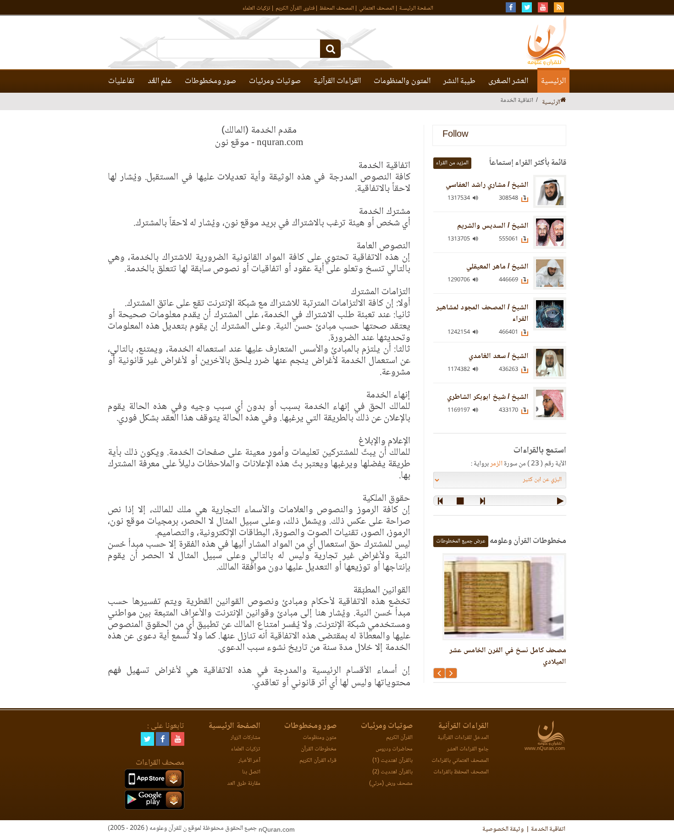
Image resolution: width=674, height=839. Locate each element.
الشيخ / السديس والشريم (493, 226)
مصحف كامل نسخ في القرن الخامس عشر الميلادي (507, 656)
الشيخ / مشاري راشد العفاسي (487, 185)
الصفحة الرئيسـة (416, 8)
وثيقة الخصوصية (503, 829)
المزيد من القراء (452, 163)
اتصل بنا (251, 772)
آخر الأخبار (249, 761)
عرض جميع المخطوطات (461, 541)
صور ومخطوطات (210, 81)
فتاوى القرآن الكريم (295, 8)
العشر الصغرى (508, 81)
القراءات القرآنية (337, 81)
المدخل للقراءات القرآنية (463, 738)
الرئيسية (553, 81)
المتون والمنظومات (402, 81)
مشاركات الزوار (245, 738)
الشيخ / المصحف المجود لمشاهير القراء (482, 313)
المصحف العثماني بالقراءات (460, 761)
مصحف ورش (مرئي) (391, 784)
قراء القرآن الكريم (318, 761)
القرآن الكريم (399, 738)
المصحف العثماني (376, 8)
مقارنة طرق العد (243, 784)
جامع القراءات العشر (468, 749)
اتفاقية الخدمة (548, 829)
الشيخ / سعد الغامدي (499, 356)
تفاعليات (121, 81)
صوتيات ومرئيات (275, 81)
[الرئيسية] (563, 100)
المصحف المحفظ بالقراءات (461, 772)
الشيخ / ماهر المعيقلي (497, 267)
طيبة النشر (459, 81)
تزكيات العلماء (257, 8)
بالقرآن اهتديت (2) (392, 772)
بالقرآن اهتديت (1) (392, 761)
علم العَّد (160, 81)
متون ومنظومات (320, 738)
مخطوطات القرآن (319, 749)
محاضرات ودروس (394, 749)
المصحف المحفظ (337, 8)
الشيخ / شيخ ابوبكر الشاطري (488, 397)
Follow (455, 135)
